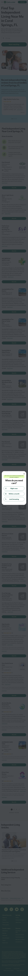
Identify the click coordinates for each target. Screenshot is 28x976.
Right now (14, 488)
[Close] (24, 474)
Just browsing (14, 499)
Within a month (14, 494)
